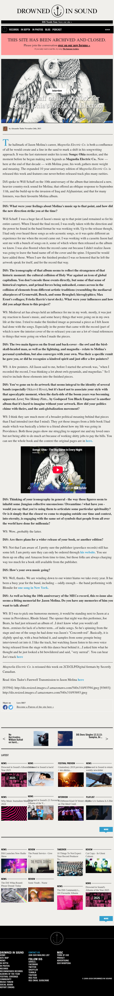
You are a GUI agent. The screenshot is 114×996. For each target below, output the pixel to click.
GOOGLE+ (32, 961)
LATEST (5, 755)
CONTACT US (34, 952)
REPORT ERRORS (7, 987)
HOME (2, 955)
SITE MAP (4, 957)
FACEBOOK (33, 964)
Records (14, 29)
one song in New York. (33, 587)
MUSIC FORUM (6, 981)
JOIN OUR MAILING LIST (38, 955)
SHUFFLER (33, 969)
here (20, 656)
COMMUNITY (5, 979)
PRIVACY (61, 957)
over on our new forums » (74, 45)
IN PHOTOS (5, 965)
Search (107, 30)
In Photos (37, 29)
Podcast (57, 29)
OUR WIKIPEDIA (64, 963)
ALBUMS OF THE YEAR (10, 973)
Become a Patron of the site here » (35, 706)
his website (87, 552)
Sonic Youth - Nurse (37, 883)
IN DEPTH (4, 963)
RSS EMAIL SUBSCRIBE (38, 980)
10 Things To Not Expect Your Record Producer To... (69, 856)
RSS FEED (32, 977)
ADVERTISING (63, 960)
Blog (47, 29)
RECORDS (4, 968)
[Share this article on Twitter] (10, 707)
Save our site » (57, 21)
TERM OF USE (63, 955)
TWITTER (32, 967)
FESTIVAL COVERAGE (9, 976)
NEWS (2, 960)
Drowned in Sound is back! (41, 767)
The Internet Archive (71, 49)
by (16, 128)
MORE (106, 829)
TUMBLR (32, 972)
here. (89, 440)
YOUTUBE (32, 975)
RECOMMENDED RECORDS (11, 971)
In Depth (25, 29)
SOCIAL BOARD (6, 984)
